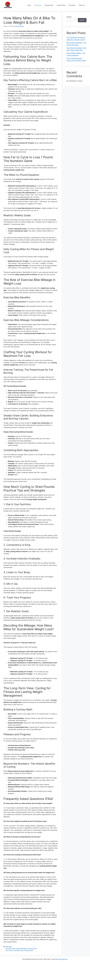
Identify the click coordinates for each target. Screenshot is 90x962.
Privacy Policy (61, 5)
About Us (82, 5)
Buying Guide (49, 5)
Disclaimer (72, 5)
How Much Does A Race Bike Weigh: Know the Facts (21, 948)
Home (29, 5)
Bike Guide (38, 5)
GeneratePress (63, 959)
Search (69, 17)
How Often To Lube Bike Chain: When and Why (19, 950)
